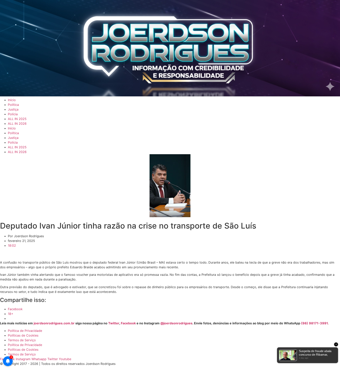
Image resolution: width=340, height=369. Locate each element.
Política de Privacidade (25, 331)
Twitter (113, 323)
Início (12, 100)
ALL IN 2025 (17, 119)
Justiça (13, 109)
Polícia (13, 114)
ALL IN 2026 (17, 123)
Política (13, 105)
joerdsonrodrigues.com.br (54, 323)
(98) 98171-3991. (315, 323)
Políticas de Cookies (23, 335)
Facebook (128, 323)
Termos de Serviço (22, 340)
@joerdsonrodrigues (176, 323)
